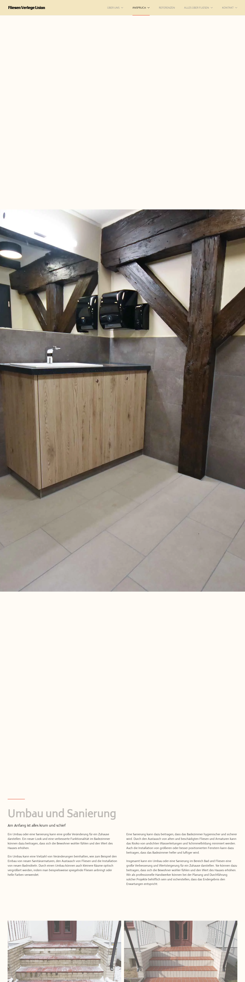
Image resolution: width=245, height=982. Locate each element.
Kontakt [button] (228, 7)
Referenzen (167, 7)
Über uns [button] (113, 7)
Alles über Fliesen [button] (196, 7)
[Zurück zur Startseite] (27, 7)
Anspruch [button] (139, 7)
